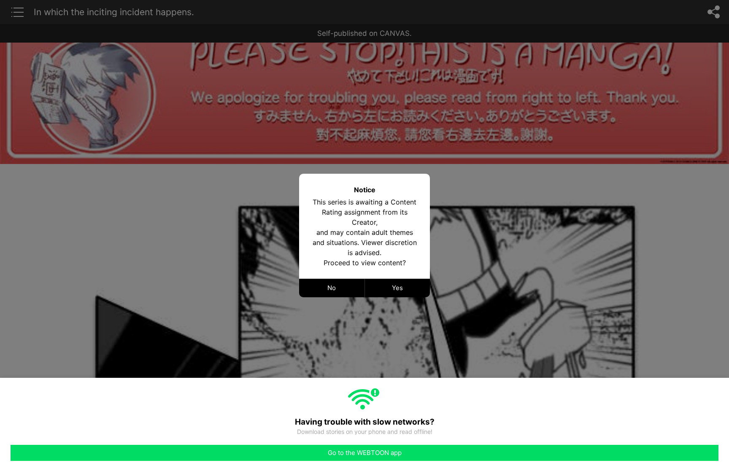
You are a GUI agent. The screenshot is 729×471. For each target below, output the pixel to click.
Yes (397, 288)
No (331, 288)
